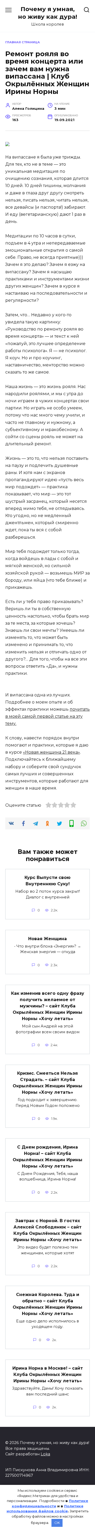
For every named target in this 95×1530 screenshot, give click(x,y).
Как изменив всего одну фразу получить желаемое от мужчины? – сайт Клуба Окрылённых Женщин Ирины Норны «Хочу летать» (47, 1006)
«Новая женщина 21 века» (51, 752)
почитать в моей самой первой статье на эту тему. (47, 716)
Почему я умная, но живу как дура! (47, 12)
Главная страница (22, 42)
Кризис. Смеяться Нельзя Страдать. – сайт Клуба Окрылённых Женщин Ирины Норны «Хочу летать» (47, 1083)
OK (57, 1523)
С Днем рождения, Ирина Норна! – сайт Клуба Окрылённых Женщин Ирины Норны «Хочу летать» (47, 1156)
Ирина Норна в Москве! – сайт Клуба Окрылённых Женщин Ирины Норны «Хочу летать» (47, 1374)
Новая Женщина (47, 938)
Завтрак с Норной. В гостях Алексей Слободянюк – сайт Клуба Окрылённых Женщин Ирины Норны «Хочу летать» (47, 1230)
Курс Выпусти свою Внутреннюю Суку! (47, 880)
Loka (45, 1454)
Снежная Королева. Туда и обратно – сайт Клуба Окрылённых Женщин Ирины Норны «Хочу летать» (47, 1304)
